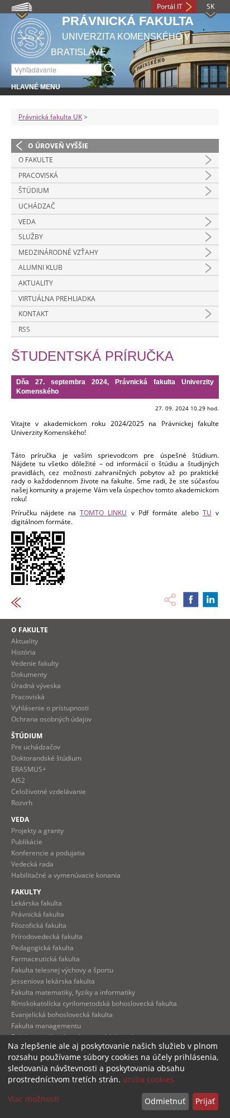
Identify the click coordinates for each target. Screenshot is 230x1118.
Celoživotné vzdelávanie (48, 791)
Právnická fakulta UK (50, 117)
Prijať (205, 1101)
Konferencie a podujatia (48, 853)
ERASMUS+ (28, 769)
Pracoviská (38, 175)
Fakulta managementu (46, 1025)
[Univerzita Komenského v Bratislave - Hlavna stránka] (31, 36)
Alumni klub (40, 267)
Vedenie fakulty (35, 663)
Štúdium (33, 190)
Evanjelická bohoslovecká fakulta (62, 1014)
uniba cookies (148, 1079)
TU (207, 512)
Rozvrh (21, 802)
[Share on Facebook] (191, 599)
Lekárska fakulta (36, 903)
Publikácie (26, 841)
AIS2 (18, 780)
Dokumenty (29, 674)
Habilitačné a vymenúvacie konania (66, 875)
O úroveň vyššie (58, 146)
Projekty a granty (37, 830)
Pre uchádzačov (35, 747)
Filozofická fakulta (38, 925)
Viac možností (33, 1098)
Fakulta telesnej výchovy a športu (62, 970)
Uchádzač (36, 206)
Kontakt (33, 313)
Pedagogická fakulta (42, 947)
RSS (24, 329)
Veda (27, 221)
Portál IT (170, 6)
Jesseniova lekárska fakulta (53, 981)
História (23, 652)
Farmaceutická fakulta (45, 959)
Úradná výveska (36, 685)
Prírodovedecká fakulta (47, 936)
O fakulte (35, 159)
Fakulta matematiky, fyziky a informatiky (73, 992)
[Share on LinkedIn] (210, 599)
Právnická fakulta (37, 914)
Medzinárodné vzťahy (58, 252)
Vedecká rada (32, 864)
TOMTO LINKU (103, 512)
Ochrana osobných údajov (51, 719)
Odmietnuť (165, 1101)
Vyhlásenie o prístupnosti (50, 708)
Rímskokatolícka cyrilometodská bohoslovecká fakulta (94, 1003)
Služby (30, 236)
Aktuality (35, 283)
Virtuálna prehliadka (56, 298)
